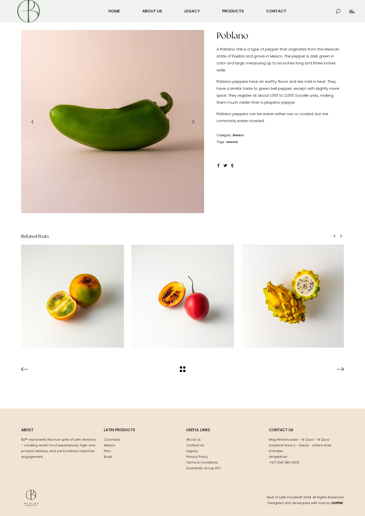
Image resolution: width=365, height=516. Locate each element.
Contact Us (195, 445)
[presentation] (32, 121)
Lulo (72, 292)
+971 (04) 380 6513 (284, 462)
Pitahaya (293, 292)
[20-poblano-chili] (112, 121)
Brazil (108, 456)
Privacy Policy (197, 456)
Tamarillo (182, 292)
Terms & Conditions (202, 462)
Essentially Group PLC (203, 468)
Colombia (72, 299)
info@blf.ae (278, 456)
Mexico (238, 135)
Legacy (192, 451)
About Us (193, 439)
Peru (107, 451)
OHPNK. (337, 503)
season (232, 142)
